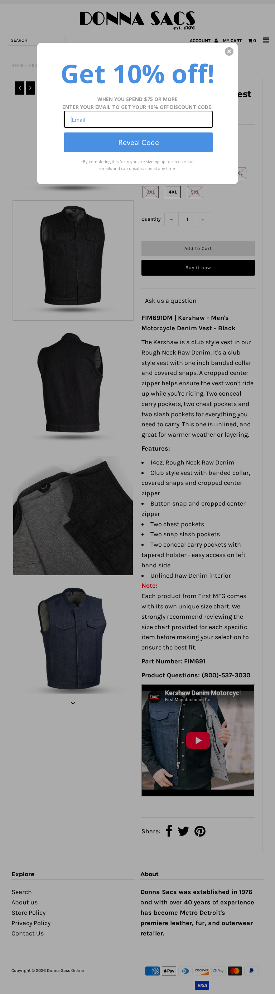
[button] (229, 51)
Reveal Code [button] (138, 142)
